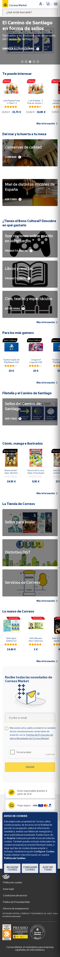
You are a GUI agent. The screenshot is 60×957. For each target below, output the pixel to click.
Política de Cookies (14, 858)
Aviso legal (8, 889)
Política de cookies (12, 882)
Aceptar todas (48, 868)
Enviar (30, 767)
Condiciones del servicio (15, 895)
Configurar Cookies (30, 868)
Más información (45, 123)
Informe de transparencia (16, 908)
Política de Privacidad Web (16, 902)
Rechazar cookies (12, 868)
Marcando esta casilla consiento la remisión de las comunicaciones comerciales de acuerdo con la (33, 733)
